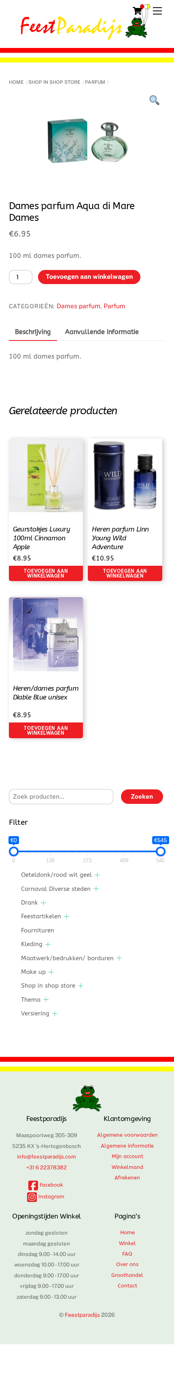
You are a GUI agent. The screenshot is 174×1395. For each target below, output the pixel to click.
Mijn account (127, 1156)
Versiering (35, 1013)
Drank (29, 902)
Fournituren (37, 930)
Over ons (127, 1264)
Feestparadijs (82, 1315)
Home (16, 82)
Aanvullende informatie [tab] (102, 332)
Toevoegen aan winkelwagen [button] (46, 573)
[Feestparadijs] (85, 36)
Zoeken (142, 796)
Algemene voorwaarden (127, 1135)
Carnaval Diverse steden (56, 889)
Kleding (31, 944)
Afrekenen (127, 1178)
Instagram (50, 1197)
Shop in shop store (54, 82)
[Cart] (137, 11)
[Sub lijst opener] (97, 875)
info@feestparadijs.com (46, 1156)
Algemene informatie (127, 1146)
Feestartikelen (41, 916)
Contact (127, 1286)
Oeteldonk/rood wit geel (56, 874)
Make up (33, 972)
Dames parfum (78, 306)
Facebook (50, 1185)
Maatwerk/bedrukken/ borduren (67, 958)
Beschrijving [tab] (33, 332)
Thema (30, 999)
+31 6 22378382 (46, 1167)
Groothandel (127, 1275)
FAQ (127, 1254)
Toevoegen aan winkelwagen (89, 276)
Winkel (127, 1243)
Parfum (95, 82)
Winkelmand (127, 1167)
